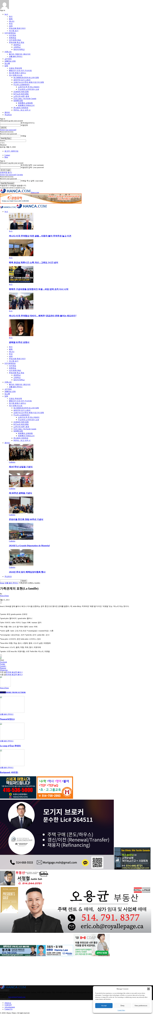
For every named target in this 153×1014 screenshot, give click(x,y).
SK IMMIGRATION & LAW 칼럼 (26, 77)
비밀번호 (24, 125)
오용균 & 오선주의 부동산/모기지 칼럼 (28, 82)
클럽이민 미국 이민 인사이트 (20, 70)
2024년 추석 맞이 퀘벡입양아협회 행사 (27, 572)
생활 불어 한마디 (15, 56)
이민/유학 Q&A (15, 40)
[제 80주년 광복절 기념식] (21, 486)
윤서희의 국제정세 (20, 108)
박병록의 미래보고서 (26, 105)
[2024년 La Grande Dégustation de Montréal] (21, 539)
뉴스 (6, 14)
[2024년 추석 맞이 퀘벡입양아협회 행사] (21, 565)
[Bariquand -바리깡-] (12, 765)
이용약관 (8, 1005)
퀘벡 (11, 19)
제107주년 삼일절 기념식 (21, 467)
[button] (148, 989)
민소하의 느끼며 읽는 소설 (28, 89)
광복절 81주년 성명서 (19, 342)
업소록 (7, 63)
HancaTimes (4, 596)
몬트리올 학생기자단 (17, 28)
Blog (6, 157)
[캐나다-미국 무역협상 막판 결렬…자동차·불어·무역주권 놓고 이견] (21, 229)
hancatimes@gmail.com (16, 997)
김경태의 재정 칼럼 (21, 92)
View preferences (141, 1006)
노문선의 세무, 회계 (21, 96)
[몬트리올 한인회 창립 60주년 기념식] (21, 513)
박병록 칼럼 (18, 101)
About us (7, 1003)
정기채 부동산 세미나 (17, 73)
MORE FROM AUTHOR (16, 692)
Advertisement (9, 1007)
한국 (11, 24)
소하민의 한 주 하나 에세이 (28, 87)
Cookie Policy (121, 1010)
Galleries (12, 462)
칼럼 (6, 66)
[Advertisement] (17, 971)
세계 (11, 26)
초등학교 (17, 45)
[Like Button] (1, 602)
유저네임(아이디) (27, 123)
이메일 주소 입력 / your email (32, 181)
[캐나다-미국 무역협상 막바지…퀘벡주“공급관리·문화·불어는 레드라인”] (21, 309)
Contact (7, 155)
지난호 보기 (13, 31)
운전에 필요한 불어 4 (14, 674)
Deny (122, 1006)
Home (2, 583)
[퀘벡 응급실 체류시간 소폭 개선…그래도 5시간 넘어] (21, 255)
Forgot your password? (8, 130)
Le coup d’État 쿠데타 (10, 746)
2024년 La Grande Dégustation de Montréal (29, 545)
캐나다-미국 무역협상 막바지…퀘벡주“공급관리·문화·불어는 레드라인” (43, 316)
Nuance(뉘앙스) (7, 719)
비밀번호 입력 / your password (32, 167)
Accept (104, 1006)
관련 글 (3, 692)
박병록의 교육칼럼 (25, 103)
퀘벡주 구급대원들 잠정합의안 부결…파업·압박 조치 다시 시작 (38, 289)
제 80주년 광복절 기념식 (20, 493)
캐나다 (11, 21)
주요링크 (8, 115)
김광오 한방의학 (15, 68)
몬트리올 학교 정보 (16, 42)
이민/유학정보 (10, 33)
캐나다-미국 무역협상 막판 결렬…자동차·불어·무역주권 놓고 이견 (40, 236)
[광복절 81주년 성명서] (21, 335)
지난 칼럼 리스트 (15, 75)
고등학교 (17, 47)
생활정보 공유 (10, 61)
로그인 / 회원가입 (11, 151)
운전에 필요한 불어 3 (14, 672)
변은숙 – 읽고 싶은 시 (21, 110)
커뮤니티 (8, 52)
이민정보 (12, 35)
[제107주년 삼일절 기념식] (21, 460)
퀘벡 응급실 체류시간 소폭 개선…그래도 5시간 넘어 (33, 262)
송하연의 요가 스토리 (21, 80)
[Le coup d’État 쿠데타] (12, 739)
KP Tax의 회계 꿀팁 (21, 94)
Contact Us (8, 1009)
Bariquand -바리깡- (9, 772)
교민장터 (8, 59)
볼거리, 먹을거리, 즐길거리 (19, 54)
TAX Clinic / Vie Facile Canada (24, 98)
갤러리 (7, 112)
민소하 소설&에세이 (21, 85)
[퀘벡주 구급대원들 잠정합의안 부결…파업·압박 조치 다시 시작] (21, 282)
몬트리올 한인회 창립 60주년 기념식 (26, 519)
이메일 (23, 136)
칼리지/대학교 (19, 49)
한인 (11, 17)
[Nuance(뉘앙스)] (12, 712)
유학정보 (12, 38)
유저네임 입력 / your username (32, 165)
